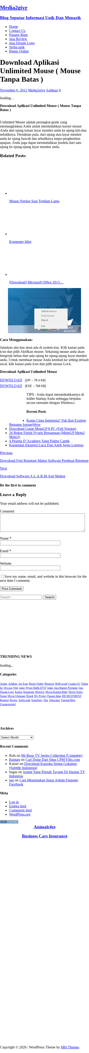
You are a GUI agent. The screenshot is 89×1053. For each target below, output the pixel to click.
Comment (7, 511)
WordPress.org (19, 814)
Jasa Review (18, 39)
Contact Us (17, 31)
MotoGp (39, 692)
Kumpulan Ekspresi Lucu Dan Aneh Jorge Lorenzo (46, 445)
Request (4, 700)
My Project (40, 696)
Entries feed (17, 806)
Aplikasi (52, 90)
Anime (3, 683)
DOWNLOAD (11, 380)
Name (5, 538)
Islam (50, 687)
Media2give (36, 90)
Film (15, 687)
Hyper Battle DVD (36, 687)
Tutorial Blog (68, 700)
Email (4, 551)
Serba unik (17, 47)
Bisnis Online (19, 51)
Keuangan (28, 692)
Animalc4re (44, 826)
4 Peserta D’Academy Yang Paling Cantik (39, 441)
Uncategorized (8, 704)
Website (5, 563)
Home (13, 27)
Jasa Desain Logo (22, 43)
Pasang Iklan (18, 35)
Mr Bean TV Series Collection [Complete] (51, 755)
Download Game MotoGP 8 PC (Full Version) (42, 429)
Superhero (36, 700)
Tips (45, 700)
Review (14, 700)
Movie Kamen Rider (56, 692)
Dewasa (8, 687)
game (22, 687)
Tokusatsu (54, 700)
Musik (29, 696)
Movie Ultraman (16, 696)
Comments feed (20, 810)
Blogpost (49, 683)
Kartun (18, 692)
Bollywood (61, 683)
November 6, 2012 (13, 90)
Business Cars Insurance (44, 836)
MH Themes (70, 1047)
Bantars (14, 760)
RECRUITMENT (71, 696)
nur (11, 780)
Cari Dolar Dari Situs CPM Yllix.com (53, 760)
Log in (14, 802)
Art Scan (23, 683)
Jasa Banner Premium (66, 687)
